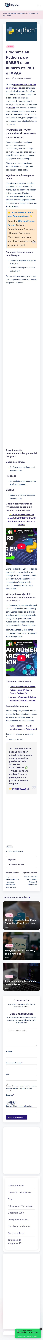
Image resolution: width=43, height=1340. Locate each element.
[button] (16, 864)
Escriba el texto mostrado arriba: (19, 1106)
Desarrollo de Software (19, 1192)
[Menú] (39, 5)
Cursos (11, 225)
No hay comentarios (25, 78)
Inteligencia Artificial (18, 1219)
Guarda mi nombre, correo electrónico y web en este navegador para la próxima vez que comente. (21, 1088)
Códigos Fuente (26, 221)
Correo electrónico (14, 1063)
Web (7, 1074)
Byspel (12, 859)
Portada (5, 13)
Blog (10, 1199)
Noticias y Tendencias (19, 1226)
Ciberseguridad (16, 1185)
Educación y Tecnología (20, 1206)
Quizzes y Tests (16, 1233)
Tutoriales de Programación (15, 1242)
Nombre (9, 1051)
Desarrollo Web (16, 1213)
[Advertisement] (21, 366)
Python (10, 46)
